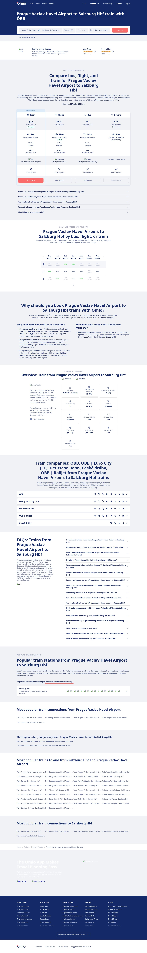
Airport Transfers (115, 909)
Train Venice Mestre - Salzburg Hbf (115, 799)
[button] (69, 30)
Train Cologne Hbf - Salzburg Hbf (29, 790)
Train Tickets (22, 902)
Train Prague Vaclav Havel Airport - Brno (60, 718)
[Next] (104, 257)
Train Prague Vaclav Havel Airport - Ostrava (118, 718)
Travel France (113, 919)
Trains (31, 4)
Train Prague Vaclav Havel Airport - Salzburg (33, 803)
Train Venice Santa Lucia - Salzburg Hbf (116, 790)
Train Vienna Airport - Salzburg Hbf (30, 776)
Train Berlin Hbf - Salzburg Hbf (85, 799)
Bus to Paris (44, 919)
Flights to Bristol (69, 919)
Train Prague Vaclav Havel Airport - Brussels (61, 776)
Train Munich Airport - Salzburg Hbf (115, 803)
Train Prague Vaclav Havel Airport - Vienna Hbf (91, 718)
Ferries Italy (90, 916)
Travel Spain (113, 916)
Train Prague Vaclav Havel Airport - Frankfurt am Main (65, 772)
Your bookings (107, 3)
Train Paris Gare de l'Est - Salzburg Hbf (59, 799)
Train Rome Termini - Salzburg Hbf (86, 803)
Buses (38, 4)
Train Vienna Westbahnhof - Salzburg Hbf (32, 836)
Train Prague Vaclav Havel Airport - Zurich (89, 794)
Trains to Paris (22, 909)
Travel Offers (113, 913)
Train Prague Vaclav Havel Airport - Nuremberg (119, 794)
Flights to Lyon (68, 909)
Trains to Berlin (23, 916)
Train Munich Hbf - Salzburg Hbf (86, 776)
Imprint (39, 947)
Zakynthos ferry (91, 919)
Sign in (128, 4)
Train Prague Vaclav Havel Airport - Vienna (32, 722)
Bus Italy (43, 913)
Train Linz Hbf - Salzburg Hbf (113, 776)
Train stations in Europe (117, 906)
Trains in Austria (37, 847)
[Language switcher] (94, 3)
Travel (110, 902)
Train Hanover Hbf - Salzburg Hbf (86, 785)
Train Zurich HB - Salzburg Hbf (28, 781)
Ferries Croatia (91, 909)
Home (19, 847)
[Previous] (43, 257)
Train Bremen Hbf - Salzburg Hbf (57, 794)
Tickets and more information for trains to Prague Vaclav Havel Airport (44, 745)
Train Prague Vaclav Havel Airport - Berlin (32, 772)
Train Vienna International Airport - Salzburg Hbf (35, 785)
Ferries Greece (91, 906)
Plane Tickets (68, 902)
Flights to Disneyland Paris (73, 916)
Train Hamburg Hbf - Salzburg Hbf (30, 794)
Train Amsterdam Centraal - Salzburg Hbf (32, 799)
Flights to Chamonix (70, 906)
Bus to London (45, 916)
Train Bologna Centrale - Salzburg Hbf (31, 808)
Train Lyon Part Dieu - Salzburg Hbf (115, 781)
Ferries (51, 4)
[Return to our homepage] (23, 3)
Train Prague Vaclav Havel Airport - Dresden (33, 718)
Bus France (44, 909)
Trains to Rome (23, 906)
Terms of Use (50, 947)
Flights (44, 4)
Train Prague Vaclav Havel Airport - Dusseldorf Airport (65, 781)
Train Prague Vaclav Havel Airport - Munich (61, 803)
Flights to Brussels (70, 913)
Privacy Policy (63, 947)
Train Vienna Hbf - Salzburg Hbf (57, 790)
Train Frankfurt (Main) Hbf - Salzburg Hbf (89, 781)
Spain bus (44, 906)
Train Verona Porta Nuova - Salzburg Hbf (117, 785)
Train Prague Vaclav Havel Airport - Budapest (62, 808)
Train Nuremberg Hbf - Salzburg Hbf (115, 772)
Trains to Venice (23, 913)
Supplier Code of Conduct (81, 947)
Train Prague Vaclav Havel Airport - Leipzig (89, 772)
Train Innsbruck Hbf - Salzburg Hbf (115, 831)
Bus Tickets (44, 902)
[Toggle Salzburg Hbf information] (126, 691)
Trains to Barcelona (24, 919)
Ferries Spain (90, 913)
